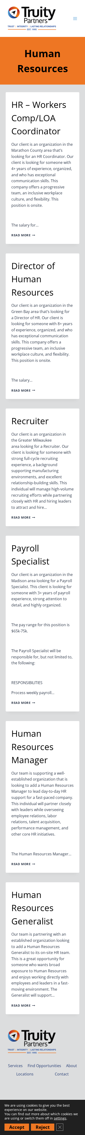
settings (60, 1118)
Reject (43, 1127)
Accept (16, 1127)
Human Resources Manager (32, 746)
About (71, 1065)
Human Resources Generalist (32, 907)
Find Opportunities (44, 1065)
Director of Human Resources (33, 279)
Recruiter (30, 421)
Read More (23, 235)
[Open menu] (75, 18)
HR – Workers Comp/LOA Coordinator (38, 117)
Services (15, 1065)
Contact (62, 1074)
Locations (25, 1074)
